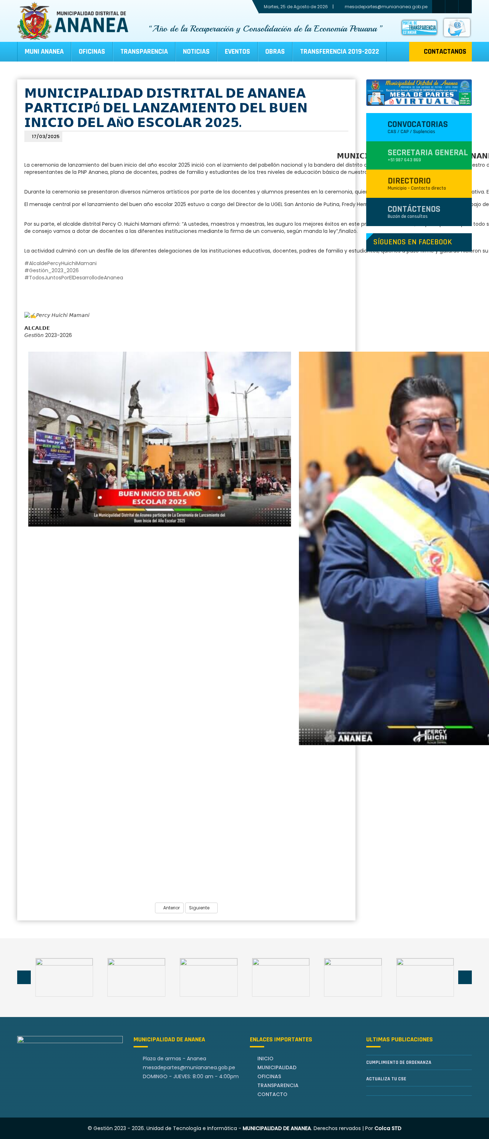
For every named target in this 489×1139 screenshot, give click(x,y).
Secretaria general (428, 155)
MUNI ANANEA (44, 51)
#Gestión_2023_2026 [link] (51, 270)
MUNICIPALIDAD (276, 1067)
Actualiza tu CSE (386, 1079)
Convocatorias (418, 127)
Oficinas (92, 51)
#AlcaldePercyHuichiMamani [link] (60, 263)
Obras (275, 51)
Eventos (237, 51)
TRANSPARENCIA (144, 51)
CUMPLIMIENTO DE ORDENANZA (398, 1062)
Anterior (171, 908)
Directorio (417, 183)
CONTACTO (272, 1094)
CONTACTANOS (445, 51)
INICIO (265, 1058)
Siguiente (199, 908)
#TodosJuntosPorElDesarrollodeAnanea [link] (73, 277)
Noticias (196, 51)
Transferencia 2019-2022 (339, 51)
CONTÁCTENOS (414, 212)
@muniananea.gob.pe (189, 1067)
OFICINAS (269, 1076)
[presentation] (24, 977)
